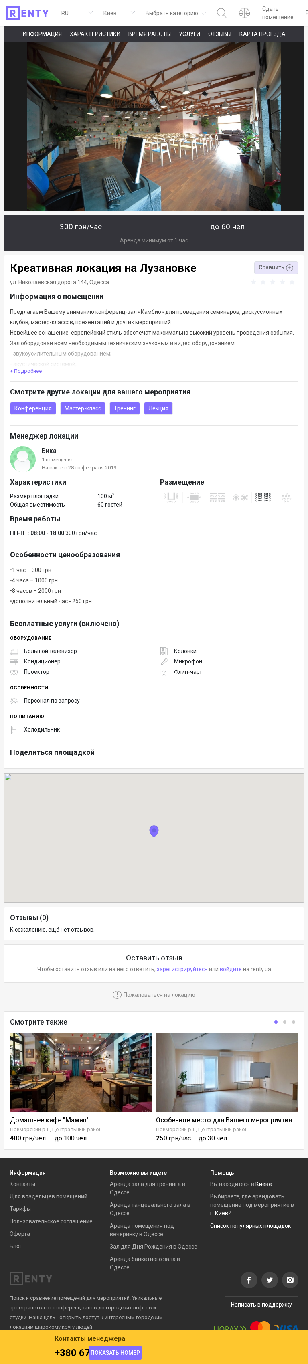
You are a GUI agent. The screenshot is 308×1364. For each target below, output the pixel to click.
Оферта (20, 1234)
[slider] (274, 282)
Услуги (189, 34)
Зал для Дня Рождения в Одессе (153, 1246)
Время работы (149, 34)
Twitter (269, 1280)
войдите (231, 969)
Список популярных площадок (250, 1226)
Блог (16, 1246)
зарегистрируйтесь (182, 969)
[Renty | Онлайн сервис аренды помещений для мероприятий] (27, 13)
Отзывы (219, 34)
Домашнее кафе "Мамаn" (49, 1120)
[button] (175, 13)
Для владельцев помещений (48, 1196)
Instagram (290, 1280)
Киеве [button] (263, 1184)
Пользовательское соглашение (51, 1221)
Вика (49, 451)
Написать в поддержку (261, 1304)
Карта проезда (262, 34)
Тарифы (20, 1209)
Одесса (99, 282)
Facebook (249, 1280)
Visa (286, 1329)
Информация (42, 34)
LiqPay (230, 1329)
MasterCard (260, 1329)
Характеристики (95, 34)
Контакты (22, 1184)
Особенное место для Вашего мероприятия (224, 1120)
